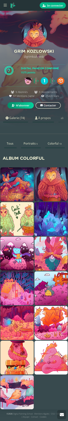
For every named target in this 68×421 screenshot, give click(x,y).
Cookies (43, 416)
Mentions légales (41, 413)
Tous (10, 143)
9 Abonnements (47, 92)
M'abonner (22, 105)
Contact (34, 416)
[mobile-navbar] (5, 5)
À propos (44, 118)
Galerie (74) (17, 118)
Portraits (31, 143)
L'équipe (25, 416)
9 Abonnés (21, 92)
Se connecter (54, 5)
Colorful (54, 143)
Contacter (50, 105)
